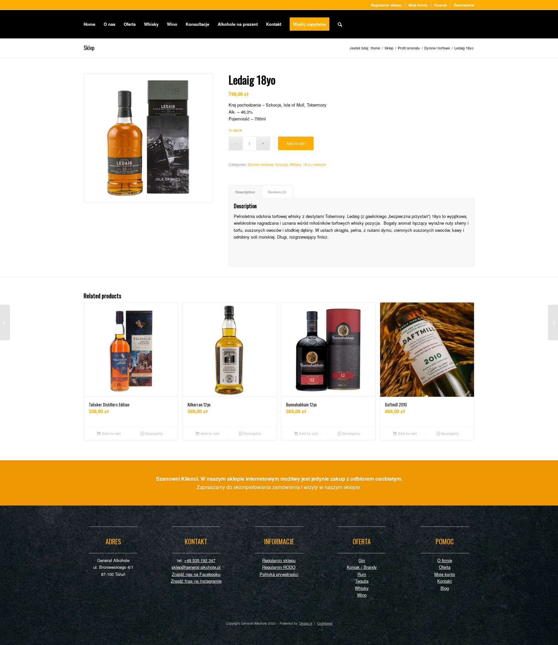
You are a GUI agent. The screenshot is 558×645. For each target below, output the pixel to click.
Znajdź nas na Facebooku (196, 574)
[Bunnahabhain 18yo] (5, 322)
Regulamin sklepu (386, 5)
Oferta (444, 567)
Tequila (361, 581)
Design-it (305, 623)
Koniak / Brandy (362, 567)
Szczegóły (153, 433)
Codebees (325, 623)
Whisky (295, 164)
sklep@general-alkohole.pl (196, 567)
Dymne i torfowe (260, 164)
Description (245, 191)
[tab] (245, 192)
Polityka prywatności (279, 574)
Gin (361, 560)
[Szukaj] (340, 24)
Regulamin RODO (278, 567)
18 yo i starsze (314, 164)
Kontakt (444, 581)
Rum (361, 574)
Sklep (89, 48)
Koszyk (440, 5)
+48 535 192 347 (199, 560)
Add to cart (295, 143)
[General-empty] (447, 24)
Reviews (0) (277, 191)
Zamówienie (464, 5)
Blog (444, 588)
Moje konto (418, 5)
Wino (362, 595)
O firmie (444, 560)
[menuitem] (386, 5)
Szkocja (281, 164)
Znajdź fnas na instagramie (196, 581)
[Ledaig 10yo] (553, 322)
